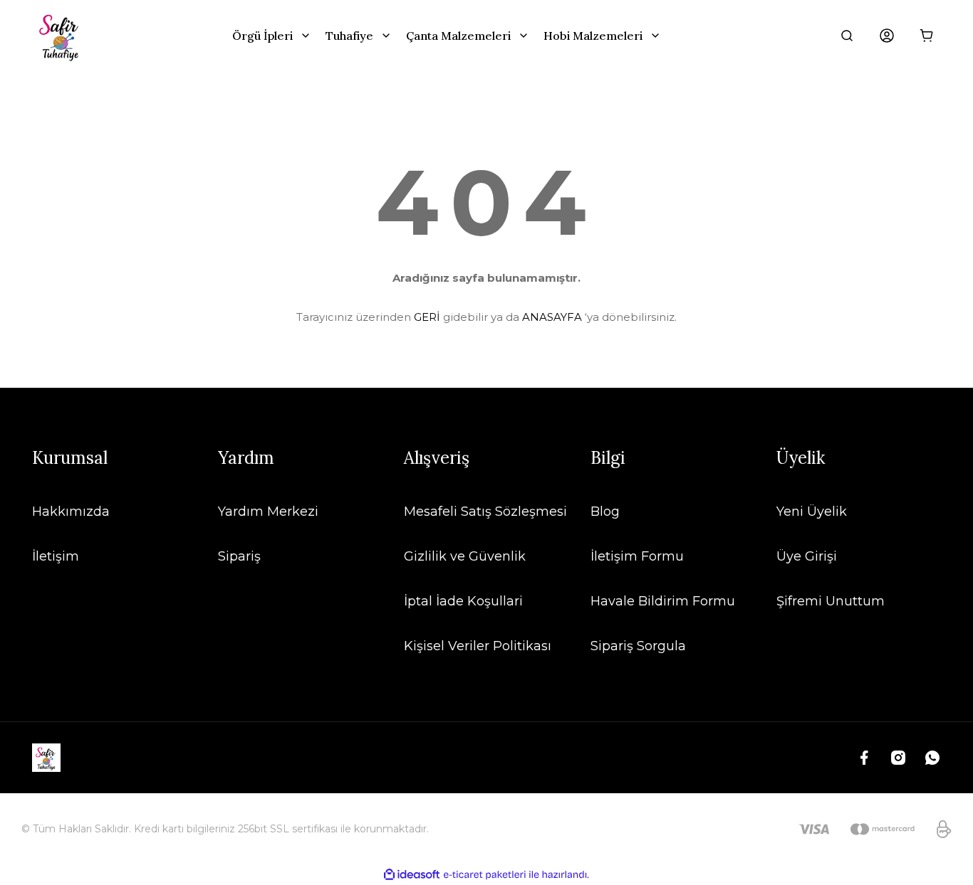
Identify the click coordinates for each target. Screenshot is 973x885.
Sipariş (239, 556)
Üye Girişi (806, 556)
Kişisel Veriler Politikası (477, 646)
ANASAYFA (552, 317)
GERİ (427, 317)
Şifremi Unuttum (830, 601)
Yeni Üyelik (811, 511)
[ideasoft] (411, 874)
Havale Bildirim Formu (662, 601)
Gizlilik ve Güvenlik (465, 556)
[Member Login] (887, 35)
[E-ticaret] (484, 875)
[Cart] (926, 35)
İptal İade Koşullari (463, 601)
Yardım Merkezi (268, 511)
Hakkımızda (71, 511)
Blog (605, 511)
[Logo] (60, 35)
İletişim (55, 556)
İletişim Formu (637, 556)
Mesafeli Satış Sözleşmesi (485, 511)
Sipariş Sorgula (638, 646)
